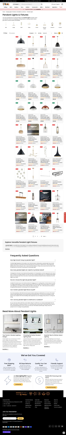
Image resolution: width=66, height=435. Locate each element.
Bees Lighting (8, 429)
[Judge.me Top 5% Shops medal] (43, 393)
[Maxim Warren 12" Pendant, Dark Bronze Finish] (57, 218)
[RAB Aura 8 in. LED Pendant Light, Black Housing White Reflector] (33, 107)
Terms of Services (17, 421)
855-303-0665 (59, 1)
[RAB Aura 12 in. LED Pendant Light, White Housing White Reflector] (21, 85)
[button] (23, 9)
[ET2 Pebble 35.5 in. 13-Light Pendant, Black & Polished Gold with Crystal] (45, 218)
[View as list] (62, 33)
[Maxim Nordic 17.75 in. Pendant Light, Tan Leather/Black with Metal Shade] (33, 218)
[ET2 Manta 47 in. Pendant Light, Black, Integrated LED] (33, 129)
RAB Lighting (18, 92)
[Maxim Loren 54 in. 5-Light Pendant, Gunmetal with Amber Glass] (21, 196)
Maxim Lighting (19, 70)
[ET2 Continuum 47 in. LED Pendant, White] (45, 174)
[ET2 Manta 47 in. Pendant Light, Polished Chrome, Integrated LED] (21, 218)
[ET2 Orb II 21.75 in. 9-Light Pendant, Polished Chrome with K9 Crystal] (21, 174)
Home (4, 11)
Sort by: (39, 33)
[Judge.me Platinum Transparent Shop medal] (35, 393)
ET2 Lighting (30, 136)
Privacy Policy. (5, 422)
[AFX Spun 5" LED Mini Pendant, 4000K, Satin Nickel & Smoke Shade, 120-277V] (57, 129)
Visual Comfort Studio (32, 48)
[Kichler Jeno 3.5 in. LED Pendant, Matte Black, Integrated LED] (33, 63)
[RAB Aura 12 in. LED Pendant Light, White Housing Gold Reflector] (21, 107)
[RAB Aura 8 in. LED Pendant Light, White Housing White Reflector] (33, 85)
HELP (49, 1)
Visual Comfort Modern (57, 158)
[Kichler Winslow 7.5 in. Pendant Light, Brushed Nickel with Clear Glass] (45, 129)
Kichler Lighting (19, 48)
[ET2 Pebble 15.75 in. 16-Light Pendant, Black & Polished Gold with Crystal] (45, 151)
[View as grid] (59, 33)
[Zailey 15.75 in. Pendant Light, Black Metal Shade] (21, 41)
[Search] (41, 4)
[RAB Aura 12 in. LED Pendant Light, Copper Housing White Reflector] (45, 107)
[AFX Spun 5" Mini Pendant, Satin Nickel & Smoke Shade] (33, 196)
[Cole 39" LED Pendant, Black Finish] (57, 174)
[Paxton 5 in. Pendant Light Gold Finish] (33, 174)
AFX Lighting (55, 136)
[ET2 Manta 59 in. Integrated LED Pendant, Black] (45, 196)
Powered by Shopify (15, 429)
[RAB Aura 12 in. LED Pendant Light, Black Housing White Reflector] (57, 107)
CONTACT (53, 1)
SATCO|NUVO (30, 180)
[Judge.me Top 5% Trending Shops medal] (48, 393)
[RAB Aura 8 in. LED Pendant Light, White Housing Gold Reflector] (57, 85)
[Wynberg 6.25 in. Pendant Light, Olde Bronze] (45, 41)
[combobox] (27, 4)
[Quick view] (25, 38)
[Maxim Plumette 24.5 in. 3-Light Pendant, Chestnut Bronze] (57, 196)
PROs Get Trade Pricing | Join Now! (10, 1)
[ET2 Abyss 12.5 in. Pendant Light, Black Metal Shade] (21, 151)
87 (41, 236)
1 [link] (33, 236)
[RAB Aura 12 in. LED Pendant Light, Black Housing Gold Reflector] (45, 85)
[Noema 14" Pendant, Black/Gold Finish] (57, 151)
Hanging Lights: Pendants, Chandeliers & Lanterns (16, 11)
